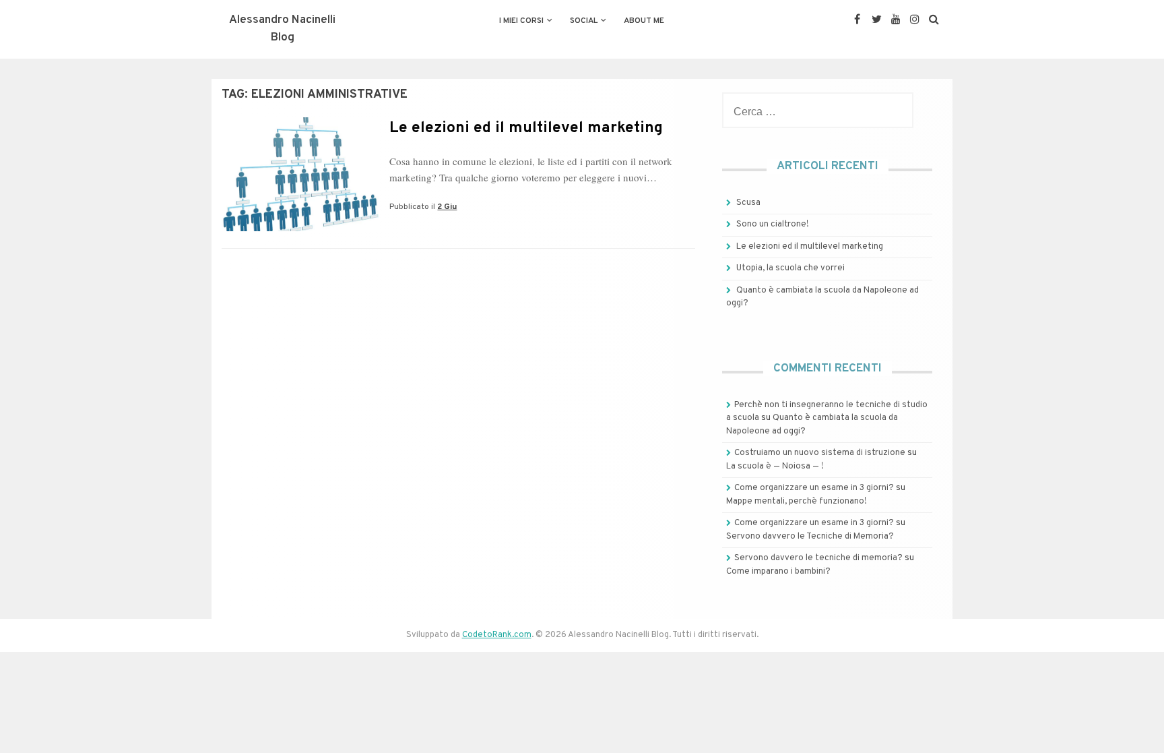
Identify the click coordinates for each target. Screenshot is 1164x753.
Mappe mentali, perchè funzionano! (796, 501)
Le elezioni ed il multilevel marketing (526, 128)
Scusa (748, 203)
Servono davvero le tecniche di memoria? (818, 558)
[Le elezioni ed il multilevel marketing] (300, 228)
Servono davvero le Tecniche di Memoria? (810, 536)
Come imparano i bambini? (778, 571)
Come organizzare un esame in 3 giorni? (814, 488)
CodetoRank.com (496, 635)
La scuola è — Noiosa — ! (775, 466)
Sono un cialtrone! (772, 224)
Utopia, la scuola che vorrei (790, 268)
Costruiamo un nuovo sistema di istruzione (819, 453)
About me (644, 21)
